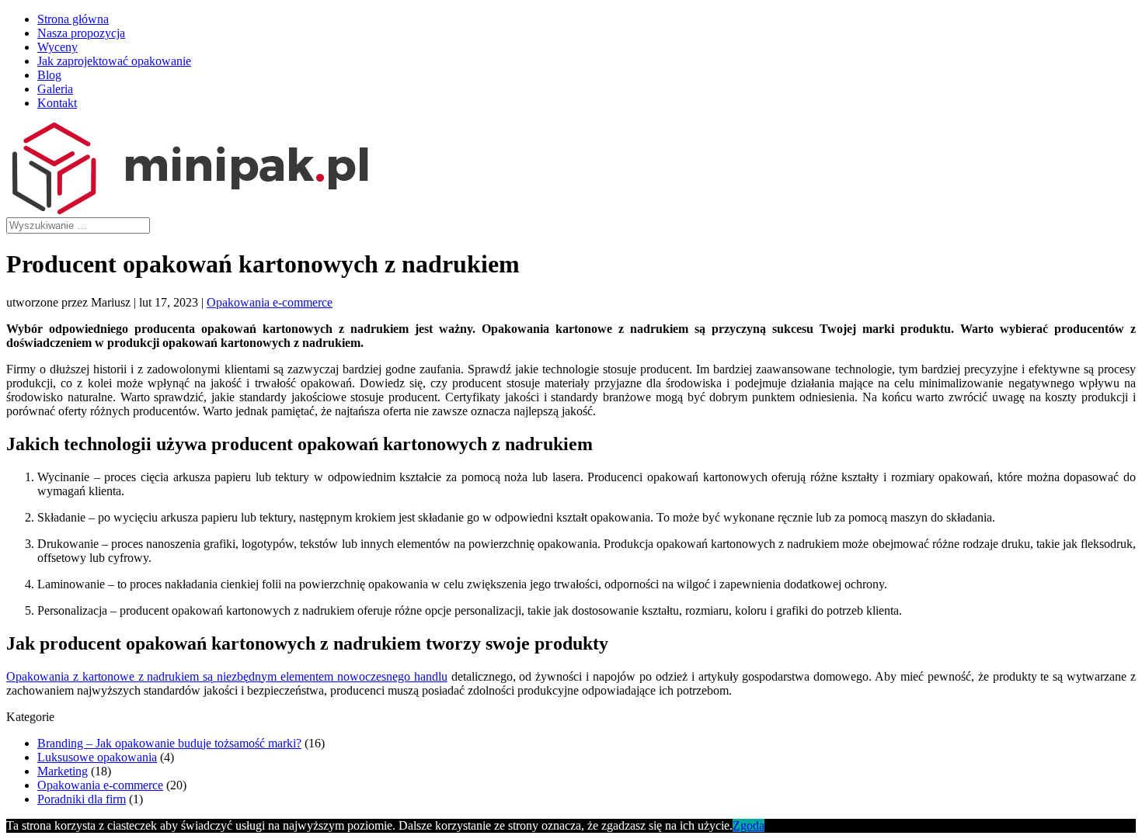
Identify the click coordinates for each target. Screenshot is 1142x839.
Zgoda (748, 825)
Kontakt (57, 102)
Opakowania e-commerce (270, 302)
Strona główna (73, 19)
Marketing (62, 771)
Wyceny (57, 47)
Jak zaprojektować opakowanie (114, 61)
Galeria (55, 88)
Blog (49, 74)
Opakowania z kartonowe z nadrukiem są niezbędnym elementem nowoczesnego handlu (226, 676)
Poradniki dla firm (81, 799)
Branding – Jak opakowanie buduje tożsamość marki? (169, 743)
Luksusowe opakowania (97, 757)
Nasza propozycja (81, 33)
